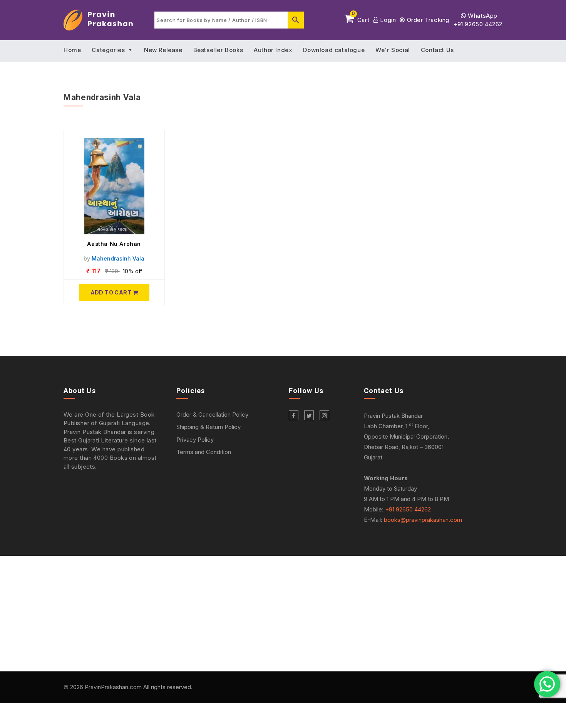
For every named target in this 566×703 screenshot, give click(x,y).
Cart (360, 18)
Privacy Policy (195, 439)
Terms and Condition (203, 452)
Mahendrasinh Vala (118, 258)
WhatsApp (481, 15)
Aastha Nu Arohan (114, 243)
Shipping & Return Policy (208, 427)
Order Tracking (427, 20)
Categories (108, 50)
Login (387, 20)
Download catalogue (334, 50)
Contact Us (437, 50)
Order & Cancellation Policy (212, 414)
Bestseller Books (218, 50)
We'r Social (392, 50)
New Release (163, 50)
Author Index (273, 50)
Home (72, 50)
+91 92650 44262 (477, 24)
